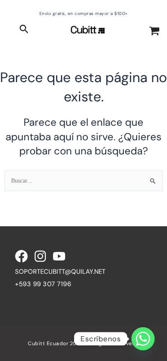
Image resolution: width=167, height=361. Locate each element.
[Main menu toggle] (9, 29)
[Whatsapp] (143, 338)
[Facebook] (21, 256)
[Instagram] (40, 256)
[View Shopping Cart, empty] (154, 32)
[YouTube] (59, 256)
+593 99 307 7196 (43, 284)
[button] (24, 30)
